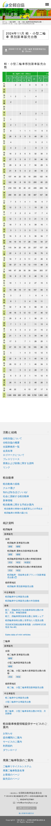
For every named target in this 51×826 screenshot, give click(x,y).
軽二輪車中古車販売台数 (17, 697)
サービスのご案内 (12, 741)
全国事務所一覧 (11, 446)
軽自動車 (8, 477)
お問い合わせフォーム (26, 808)
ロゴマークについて (13, 454)
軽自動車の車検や (23, 508)
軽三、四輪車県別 (24, 616)
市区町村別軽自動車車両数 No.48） (25, 625)
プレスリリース (11, 459)
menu (46, 4)
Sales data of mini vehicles (17, 634)
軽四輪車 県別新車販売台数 (20, 586)
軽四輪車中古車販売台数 (17, 596)
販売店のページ (11, 778)
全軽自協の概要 (11, 442)
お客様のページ (11, 774)
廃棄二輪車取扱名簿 (13, 770)
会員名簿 (7, 450)
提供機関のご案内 (12, 737)
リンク (6, 467)
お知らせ (7, 733)
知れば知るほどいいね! (15, 492)
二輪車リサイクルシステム (17, 766)
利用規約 (7, 745)
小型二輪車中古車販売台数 (18, 701)
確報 (18, 546)
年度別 (27, 562)
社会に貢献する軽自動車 (16, 496)
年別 (18, 562)
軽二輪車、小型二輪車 (25, 712)
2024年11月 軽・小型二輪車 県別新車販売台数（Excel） (27, 50)
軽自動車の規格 (11, 483)
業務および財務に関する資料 (18, 463)
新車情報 (7, 500)
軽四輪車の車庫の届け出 (16, 512)
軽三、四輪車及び (24, 611)
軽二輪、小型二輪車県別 (25, 687)
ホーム (4, 22)
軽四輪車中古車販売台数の (22, 600)
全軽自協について (12, 438)
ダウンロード (10, 749)
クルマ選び (9, 488)
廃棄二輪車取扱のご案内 (18, 760)
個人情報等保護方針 (26, 813)
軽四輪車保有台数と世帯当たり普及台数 (24, 620)
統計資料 (13, 22)
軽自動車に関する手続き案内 (18, 504)
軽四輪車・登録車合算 (26, 576)
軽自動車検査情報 (25, 725)
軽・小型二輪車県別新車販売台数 (30, 22)
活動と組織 (10, 432)
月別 (10, 562)
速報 (10, 546)
